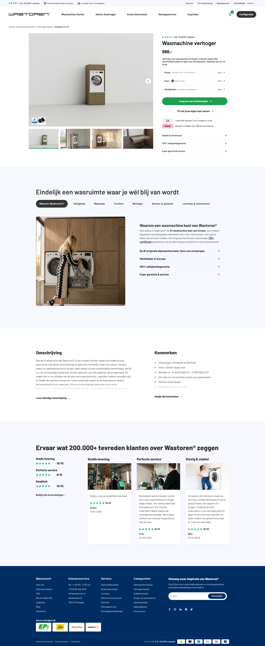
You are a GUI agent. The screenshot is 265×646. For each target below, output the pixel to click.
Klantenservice (223, 3)
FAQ (38, 593)
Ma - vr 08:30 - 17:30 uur (79, 584)
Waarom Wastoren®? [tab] (51, 203)
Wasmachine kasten (26, 26)
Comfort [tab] (118, 203)
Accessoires (139, 611)
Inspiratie (193, 14)
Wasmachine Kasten (72, 14)
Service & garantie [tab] (162, 203)
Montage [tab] (137, 203)
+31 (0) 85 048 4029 (77, 589)
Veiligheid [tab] (79, 203)
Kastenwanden (141, 602)
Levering (105, 593)
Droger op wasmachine (144, 598)
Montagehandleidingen (112, 611)
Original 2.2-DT (62, 26)
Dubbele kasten (141, 593)
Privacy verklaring (61, 641)
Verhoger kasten (45, 26)
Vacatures (41, 611)
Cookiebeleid (75, 641)
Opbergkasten (140, 606)
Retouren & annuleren (111, 598)
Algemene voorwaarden (44, 641)
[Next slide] (148, 81)
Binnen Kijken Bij (44, 598)
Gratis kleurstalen (109, 589)
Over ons (189, 3)
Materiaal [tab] (99, 203)
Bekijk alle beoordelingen (50, 494)
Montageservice (167, 14)
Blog (38, 606)
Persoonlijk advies (109, 584)
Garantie (105, 602)
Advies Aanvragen (106, 14)
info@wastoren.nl (76, 593)
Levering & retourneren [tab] (196, 203)
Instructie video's (44, 589)
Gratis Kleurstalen (137, 14)
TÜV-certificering (204, 3)
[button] (194, 72)
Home (11, 26)
